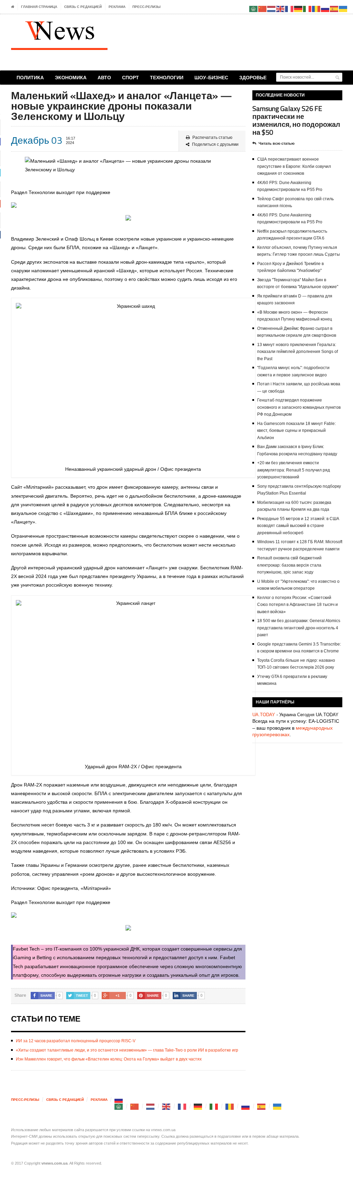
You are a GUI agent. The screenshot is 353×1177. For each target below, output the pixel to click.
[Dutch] (150, 1106)
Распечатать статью (212, 137)
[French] (182, 1106)
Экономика (71, 77)
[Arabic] (118, 1106)
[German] (198, 1106)
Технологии (166, 77)
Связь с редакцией (83, 7)
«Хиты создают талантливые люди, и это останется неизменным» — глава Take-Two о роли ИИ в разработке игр (127, 1050)
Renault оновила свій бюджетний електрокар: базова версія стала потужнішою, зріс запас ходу (289, 565)
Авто (104, 77)
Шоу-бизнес (211, 77)
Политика (30, 77)
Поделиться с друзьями (215, 144)
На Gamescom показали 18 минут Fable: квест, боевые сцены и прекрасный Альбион (296, 430)
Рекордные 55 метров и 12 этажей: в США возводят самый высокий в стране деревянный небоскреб (298, 525)
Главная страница (39, 7)
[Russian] (118, 1100)
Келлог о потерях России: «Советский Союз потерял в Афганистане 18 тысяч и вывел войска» (297, 604)
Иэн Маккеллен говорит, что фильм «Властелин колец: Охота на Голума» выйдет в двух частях (109, 1059)
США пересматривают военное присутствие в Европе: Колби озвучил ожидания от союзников (294, 166)
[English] (166, 1106)
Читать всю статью (276, 143)
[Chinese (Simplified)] (134, 1106)
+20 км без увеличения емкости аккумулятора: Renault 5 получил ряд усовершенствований (293, 469)
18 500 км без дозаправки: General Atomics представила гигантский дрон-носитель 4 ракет (298, 627)
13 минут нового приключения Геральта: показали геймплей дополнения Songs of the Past (297, 351)
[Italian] (214, 1106)
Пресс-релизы (146, 7)
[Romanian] (229, 1106)
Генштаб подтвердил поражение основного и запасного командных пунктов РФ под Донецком (299, 407)
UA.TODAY (263, 714)
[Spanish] (261, 1106)
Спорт (130, 77)
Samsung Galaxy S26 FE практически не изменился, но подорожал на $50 (296, 120)
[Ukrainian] (277, 1106)
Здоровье (252, 77)
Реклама (117, 7)
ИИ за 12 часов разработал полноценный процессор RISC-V (75, 1040)
